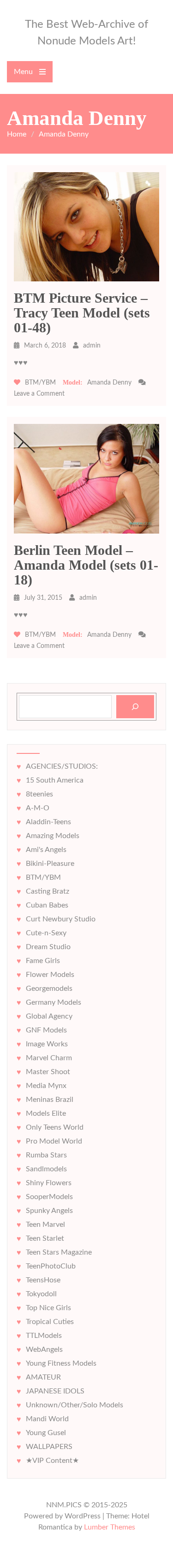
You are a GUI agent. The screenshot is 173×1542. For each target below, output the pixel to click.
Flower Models (50, 974)
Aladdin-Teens (48, 822)
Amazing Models (52, 835)
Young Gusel (46, 1432)
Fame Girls (43, 960)
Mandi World (47, 1419)
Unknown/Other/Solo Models (74, 1405)
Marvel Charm (49, 1058)
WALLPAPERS (49, 1446)
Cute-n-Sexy (46, 933)
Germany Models (53, 1002)
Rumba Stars (46, 1155)
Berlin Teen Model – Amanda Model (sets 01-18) (86, 564)
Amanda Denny (109, 382)
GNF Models (46, 1030)
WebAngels (44, 1349)
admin (92, 345)
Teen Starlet (45, 1238)
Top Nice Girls (48, 1308)
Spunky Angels (49, 1210)
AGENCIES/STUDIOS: (62, 766)
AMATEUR (43, 1377)
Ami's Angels (46, 849)
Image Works (47, 1044)
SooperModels (49, 1196)
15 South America (55, 780)
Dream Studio (48, 947)
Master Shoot (48, 1072)
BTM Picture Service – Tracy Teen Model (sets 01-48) (82, 312)
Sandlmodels (46, 1169)
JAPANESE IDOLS (55, 1391)
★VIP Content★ (52, 1460)
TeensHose (43, 1280)
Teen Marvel (45, 1224)
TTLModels (44, 1335)
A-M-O (37, 808)
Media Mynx (46, 1085)
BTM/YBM (40, 382)
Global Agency (49, 1016)
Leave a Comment (39, 394)
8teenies (39, 794)
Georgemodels (49, 988)
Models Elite (46, 1113)
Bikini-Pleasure (50, 863)
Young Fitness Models (61, 1363)
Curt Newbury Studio (60, 919)
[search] (135, 706)
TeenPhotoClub (51, 1266)
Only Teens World (55, 1127)
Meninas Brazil (49, 1099)
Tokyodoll (41, 1294)
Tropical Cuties (50, 1321)
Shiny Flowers (49, 1183)
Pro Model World (54, 1141)
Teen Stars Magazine (59, 1252)
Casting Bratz (47, 891)
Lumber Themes (109, 1527)
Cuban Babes (47, 905)
